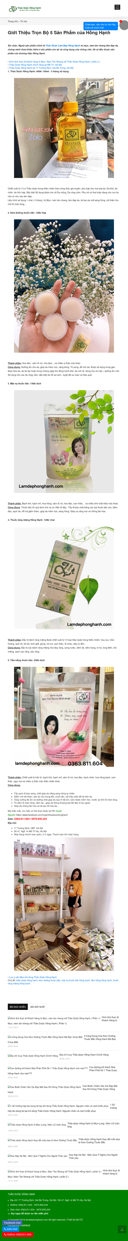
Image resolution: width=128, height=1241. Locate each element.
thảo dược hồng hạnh (26, 980)
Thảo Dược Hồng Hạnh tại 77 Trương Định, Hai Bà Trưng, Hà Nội (41, 67)
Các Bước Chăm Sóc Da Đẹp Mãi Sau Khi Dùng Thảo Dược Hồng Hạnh (62, 1089)
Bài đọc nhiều (18, 1006)
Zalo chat (12, 1229)
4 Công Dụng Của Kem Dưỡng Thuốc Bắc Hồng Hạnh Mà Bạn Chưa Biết (62, 1039)
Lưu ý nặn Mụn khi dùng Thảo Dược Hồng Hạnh (33, 977)
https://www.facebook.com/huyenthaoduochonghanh (42, 814)
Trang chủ (13, 21)
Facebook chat (13, 1222)
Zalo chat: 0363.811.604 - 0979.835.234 (30, 1209)
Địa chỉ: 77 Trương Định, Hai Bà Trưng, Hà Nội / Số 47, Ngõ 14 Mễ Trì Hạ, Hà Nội (50, 1200)
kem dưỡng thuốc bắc (49, 980)
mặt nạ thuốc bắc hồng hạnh (76, 980)
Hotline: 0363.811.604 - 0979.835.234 (29, 1204)
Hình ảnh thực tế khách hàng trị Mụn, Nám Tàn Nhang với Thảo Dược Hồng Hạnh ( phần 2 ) (54, 61)
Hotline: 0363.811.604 (18, 1234)
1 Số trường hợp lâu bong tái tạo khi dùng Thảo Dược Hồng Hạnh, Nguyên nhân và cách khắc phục (62, 1107)
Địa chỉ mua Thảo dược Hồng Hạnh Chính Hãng (83, 1054)
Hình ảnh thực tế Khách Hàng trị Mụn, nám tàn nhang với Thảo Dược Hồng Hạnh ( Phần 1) (63, 1020)
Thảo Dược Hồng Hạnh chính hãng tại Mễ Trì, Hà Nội (35, 64)
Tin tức (23, 21)
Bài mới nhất (37, 1006)
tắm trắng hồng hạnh (101, 980)
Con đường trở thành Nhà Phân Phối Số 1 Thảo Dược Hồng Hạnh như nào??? (62, 1070)
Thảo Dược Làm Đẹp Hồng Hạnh (63, 45)
